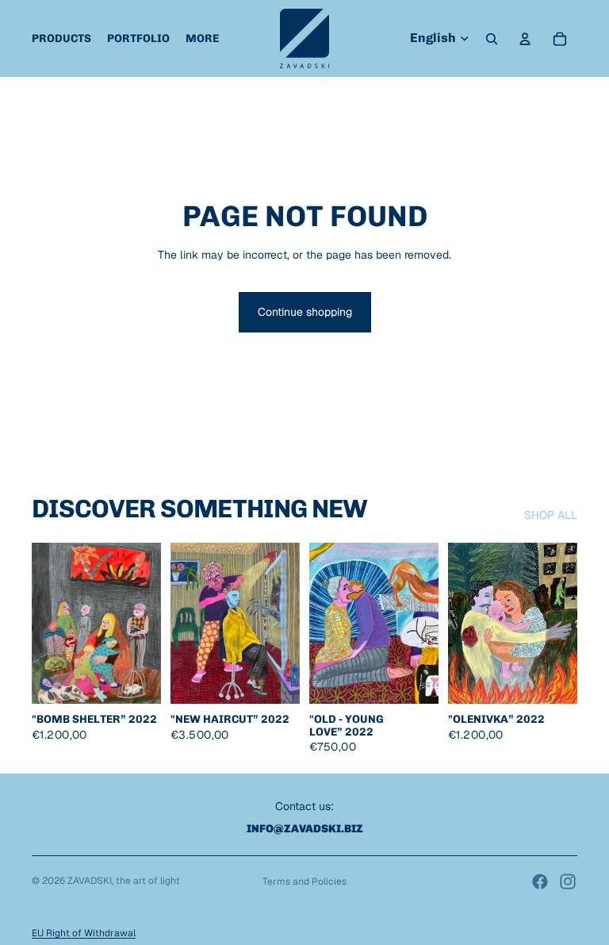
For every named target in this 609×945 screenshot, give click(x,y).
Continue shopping (305, 312)
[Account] (525, 38)
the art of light (148, 880)
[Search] (491, 38)
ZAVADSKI (89, 880)
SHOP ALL (550, 515)
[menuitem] (202, 39)
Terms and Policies (304, 881)
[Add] (136, 680)
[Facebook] (540, 881)
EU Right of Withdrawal (84, 933)
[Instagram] (567, 881)
